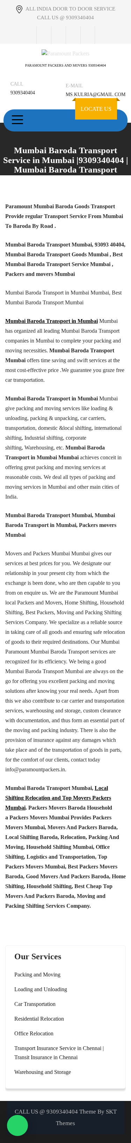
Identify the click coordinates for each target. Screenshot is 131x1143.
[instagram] (73, 35)
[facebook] (43, 35)
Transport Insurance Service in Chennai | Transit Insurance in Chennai (59, 1052)
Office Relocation (33, 1033)
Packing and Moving (37, 975)
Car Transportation (35, 1004)
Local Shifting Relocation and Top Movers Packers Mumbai (58, 798)
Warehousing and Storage (42, 1072)
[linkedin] (87, 35)
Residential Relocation (39, 1019)
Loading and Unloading (40, 989)
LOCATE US (96, 109)
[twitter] (58, 35)
